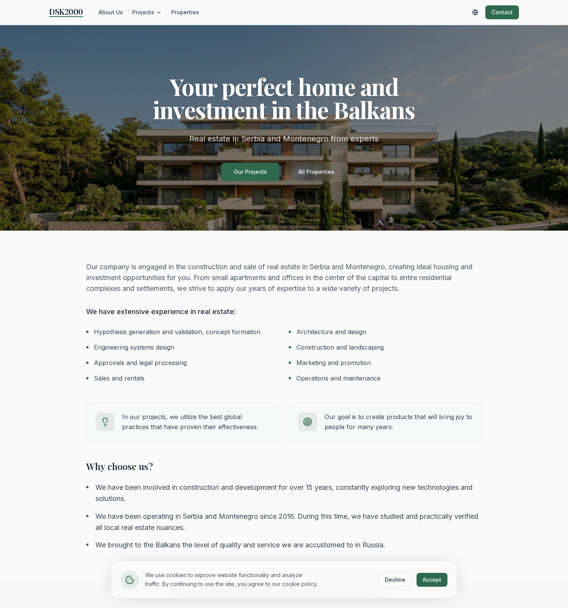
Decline (395, 579)
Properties (185, 12)
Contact (502, 12)
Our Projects (250, 171)
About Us (111, 12)
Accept (432, 579)
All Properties (316, 171)
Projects (143, 12)
